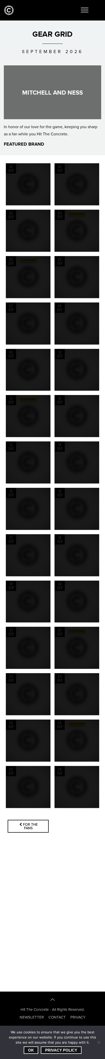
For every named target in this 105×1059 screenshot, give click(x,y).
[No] (98, 1042)
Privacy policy (61, 1050)
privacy (77, 1017)
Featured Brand (25, 144)
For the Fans (30, 826)
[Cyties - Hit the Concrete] (9, 14)
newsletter (32, 1017)
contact (57, 1017)
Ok (31, 1050)
